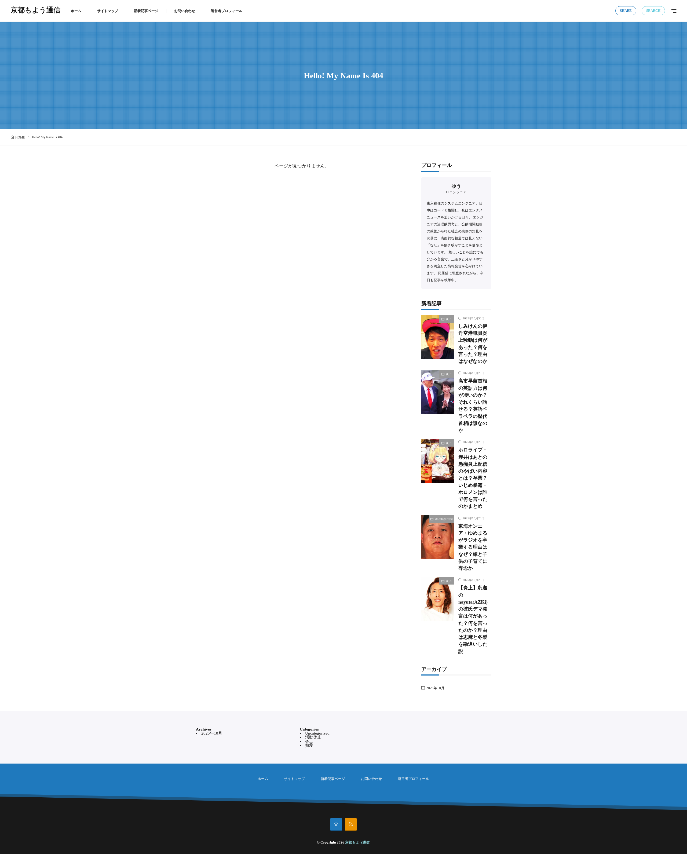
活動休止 (313, 737)
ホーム (76, 11)
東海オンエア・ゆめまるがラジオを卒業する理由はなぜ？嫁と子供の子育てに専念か (472, 547)
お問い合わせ (184, 11)
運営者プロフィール (226, 11)
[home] (336, 824)
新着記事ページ (146, 11)
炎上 (449, 318)
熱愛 (309, 745)
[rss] (351, 824)
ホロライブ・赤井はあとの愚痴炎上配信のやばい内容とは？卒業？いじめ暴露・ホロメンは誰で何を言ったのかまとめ (472, 478)
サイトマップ (107, 11)
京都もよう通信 (35, 10)
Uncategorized (444, 518)
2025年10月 (435, 688)
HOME (20, 137)
